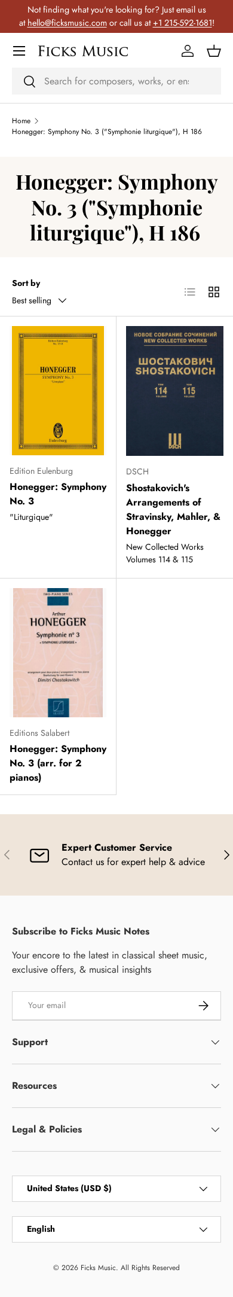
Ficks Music (98, 1267)
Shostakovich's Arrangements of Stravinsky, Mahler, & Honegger (173, 509)
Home (21, 120)
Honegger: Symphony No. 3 (58, 494)
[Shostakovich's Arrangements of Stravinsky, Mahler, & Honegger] (174, 391)
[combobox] (116, 81)
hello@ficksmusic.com (67, 23)
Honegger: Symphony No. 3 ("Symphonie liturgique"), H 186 (107, 131)
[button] (214, 51)
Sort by (26, 283)
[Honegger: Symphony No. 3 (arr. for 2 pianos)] (58, 652)
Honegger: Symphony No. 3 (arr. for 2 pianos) (58, 763)
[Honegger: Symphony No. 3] (58, 390)
